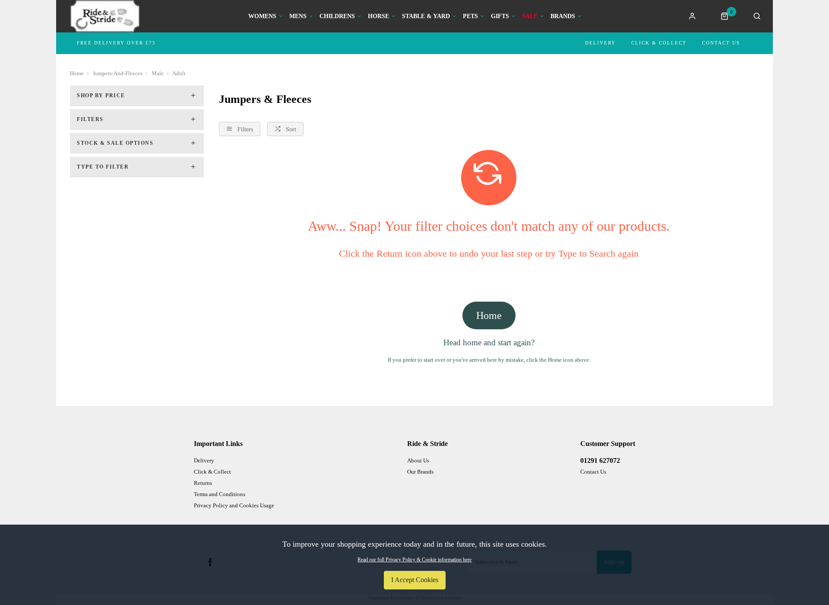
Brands (563, 16)
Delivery (600, 42)
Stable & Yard (426, 16)
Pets (470, 16)
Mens (298, 16)
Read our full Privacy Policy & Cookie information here (414, 559)
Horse (378, 16)
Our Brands (420, 471)
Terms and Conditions (219, 494)
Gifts (500, 16)
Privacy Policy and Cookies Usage (234, 505)
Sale (530, 16)
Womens (262, 16)
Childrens (337, 16)
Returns (203, 483)
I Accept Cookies (414, 579)
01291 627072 (600, 460)
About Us (418, 460)
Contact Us (721, 42)
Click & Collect (659, 42)
